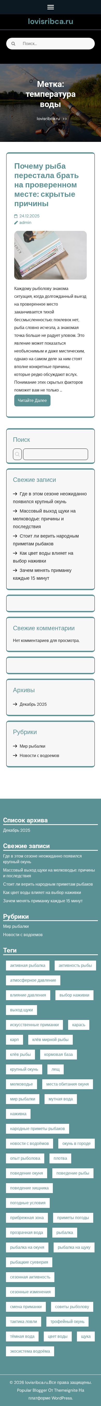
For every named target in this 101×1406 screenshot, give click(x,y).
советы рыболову (72, 1306)
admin (25, 222)
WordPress (62, 1398)
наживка (18, 1114)
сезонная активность (30, 1277)
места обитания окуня (67, 1084)
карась (78, 1024)
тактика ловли (23, 1321)
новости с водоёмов (29, 1143)
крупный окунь (24, 1069)
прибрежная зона (27, 1217)
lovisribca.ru (50, 21)
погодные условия (28, 1203)
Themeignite (66, 1390)
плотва (60, 1158)
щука (86, 1336)
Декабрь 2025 (33, 704)
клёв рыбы (20, 1054)
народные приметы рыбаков (37, 1128)
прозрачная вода (26, 1232)
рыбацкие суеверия (29, 1262)
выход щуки (21, 1010)
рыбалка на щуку (74, 1247)
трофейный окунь (67, 1321)
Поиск (21, 439)
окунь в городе (76, 1143)
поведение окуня (26, 1173)
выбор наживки (74, 995)
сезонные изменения (30, 1292)
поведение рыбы (72, 1173)
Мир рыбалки (32, 746)
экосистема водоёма (30, 1351)
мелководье (21, 1084)
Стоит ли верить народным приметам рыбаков (48, 884)
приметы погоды (73, 1217)
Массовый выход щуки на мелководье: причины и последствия (44, 519)
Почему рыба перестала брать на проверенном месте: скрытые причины (46, 185)
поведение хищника (29, 1188)
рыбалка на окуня (27, 1247)
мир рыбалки (22, 1099)
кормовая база (58, 1054)
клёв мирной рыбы (50, 1039)
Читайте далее (32, 400)
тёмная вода (22, 1336)
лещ (56, 1069)
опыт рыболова (25, 1158)
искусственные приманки (34, 1024)
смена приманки (26, 1306)
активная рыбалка (27, 965)
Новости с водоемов (39, 755)
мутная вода (61, 1099)
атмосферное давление (33, 980)
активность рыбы (75, 965)
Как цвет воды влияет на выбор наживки (42, 892)
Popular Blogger (32, 1390)
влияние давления (28, 995)
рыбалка (64, 1232)
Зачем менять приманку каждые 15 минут (43, 901)
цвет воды (58, 1336)
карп (14, 1039)
